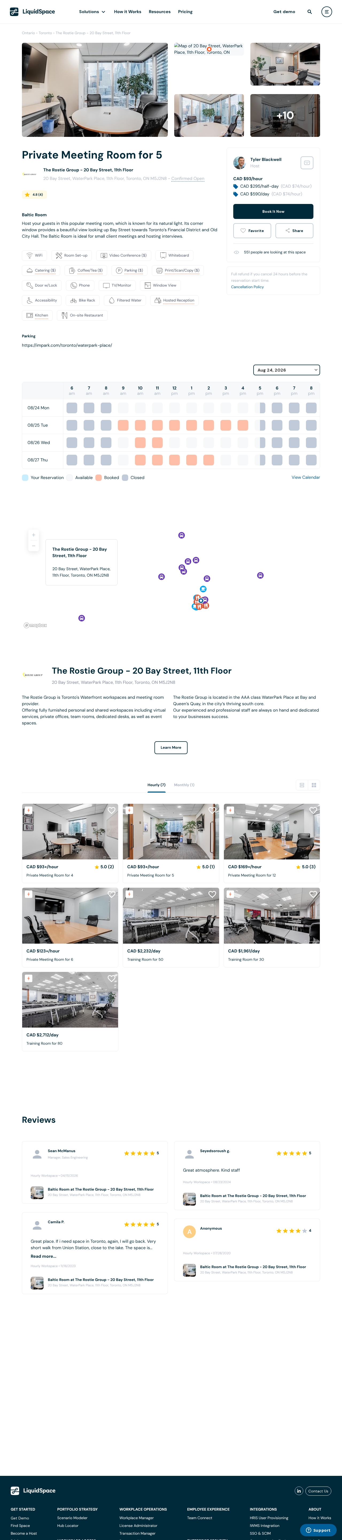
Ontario (28, 33)
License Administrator (138, 1525)
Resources (160, 11)
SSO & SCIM (260, 1533)
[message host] (307, 162)
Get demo (284, 11)
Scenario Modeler (72, 1518)
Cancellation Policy (247, 287)
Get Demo (20, 1518)
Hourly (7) (156, 785)
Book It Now (273, 211)
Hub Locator (68, 1525)
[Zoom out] (33, 546)
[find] (309, 11)
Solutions (89, 11)
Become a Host (24, 1533)
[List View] (302, 785)
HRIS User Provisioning (269, 1518)
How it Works (127, 11)
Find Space (20, 1525)
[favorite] (252, 230)
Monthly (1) (184, 785)
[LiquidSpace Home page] (32, 11)
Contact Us (318, 1491)
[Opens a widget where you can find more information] (318, 1530)
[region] (171, 576)
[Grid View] (314, 785)
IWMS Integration (264, 1525)
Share (297, 230)
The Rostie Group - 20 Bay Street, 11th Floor (93, 33)
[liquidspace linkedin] (299, 1491)
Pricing (185, 11)
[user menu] (326, 11)
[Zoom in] (33, 535)
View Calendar (306, 477)
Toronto (45, 33)
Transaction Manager (137, 1533)
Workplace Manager (136, 1518)
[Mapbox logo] (35, 625)
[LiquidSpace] (33, 1491)
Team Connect (199, 1518)
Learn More (171, 747)
